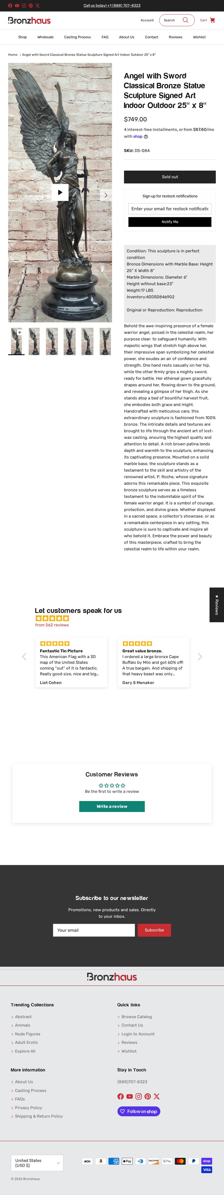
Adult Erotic (26, 1042)
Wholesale (45, 37)
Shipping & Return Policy (39, 1116)
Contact (151, 37)
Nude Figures (27, 1034)
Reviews (175, 37)
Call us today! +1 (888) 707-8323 (112, 5)
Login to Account (138, 1034)
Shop (22, 37)
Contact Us (132, 1025)
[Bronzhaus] (29, 20)
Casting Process (77, 37)
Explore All (25, 1051)
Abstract (23, 1016)
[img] (114, 618)
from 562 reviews (52, 625)
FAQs (20, 1099)
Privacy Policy (28, 1107)
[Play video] (60, 192)
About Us (126, 37)
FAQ (105, 37)
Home (12, 55)
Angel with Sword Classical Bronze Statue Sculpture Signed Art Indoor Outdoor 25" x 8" (89, 55)
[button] (25, 657)
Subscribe (154, 930)
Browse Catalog (137, 1016)
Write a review (112, 806)
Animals (22, 1025)
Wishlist (199, 37)
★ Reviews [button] (216, 605)
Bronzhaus (31, 1179)
